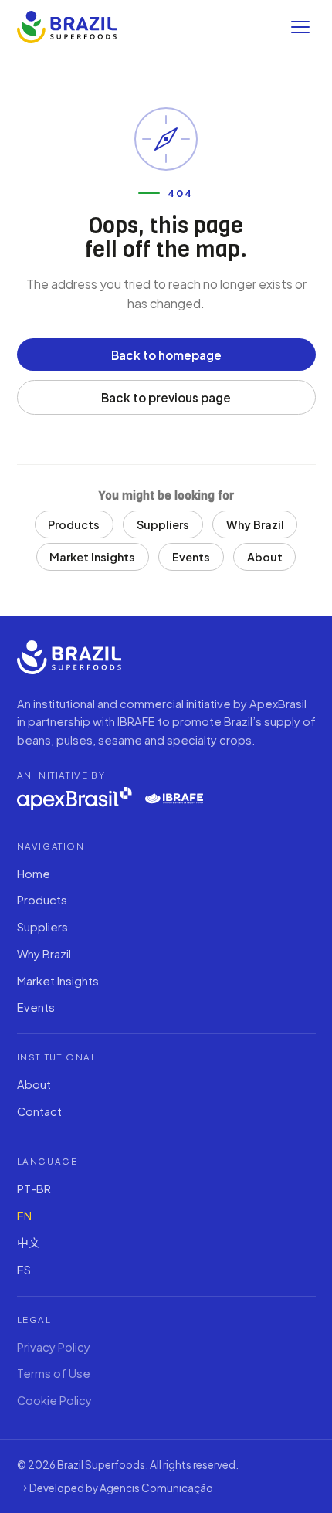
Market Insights (92, 557)
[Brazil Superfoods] (67, 27)
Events (191, 557)
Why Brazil (255, 524)
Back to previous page (166, 397)
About (265, 557)
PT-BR (34, 1189)
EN (24, 1216)
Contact (39, 1111)
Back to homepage (166, 355)
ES (24, 1270)
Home (33, 873)
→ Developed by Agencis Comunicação (115, 1487)
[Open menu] (300, 27)
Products (74, 524)
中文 (28, 1243)
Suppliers (163, 524)
